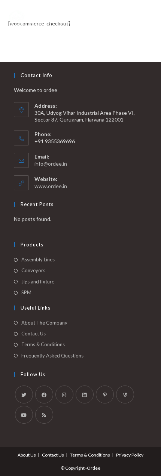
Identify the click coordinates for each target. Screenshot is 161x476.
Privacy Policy (129, 455)
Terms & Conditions (43, 344)
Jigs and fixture (37, 282)
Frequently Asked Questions (52, 356)
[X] (24, 394)
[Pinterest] (105, 394)
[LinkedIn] (85, 394)
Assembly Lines (38, 259)
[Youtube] (24, 415)
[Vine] (125, 394)
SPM (26, 292)
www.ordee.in (50, 186)
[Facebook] (44, 394)
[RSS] (44, 415)
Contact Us (33, 334)
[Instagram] (64, 394)
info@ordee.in (50, 163)
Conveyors (33, 270)
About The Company (44, 323)
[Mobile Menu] (149, 18)
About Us (27, 455)
